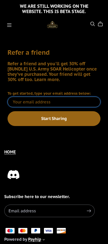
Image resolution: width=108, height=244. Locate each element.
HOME (10, 151)
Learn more (46, 79)
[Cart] (102, 24)
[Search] (92, 24)
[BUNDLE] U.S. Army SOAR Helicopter (46, 69)
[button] (43, 240)
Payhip (34, 239)
